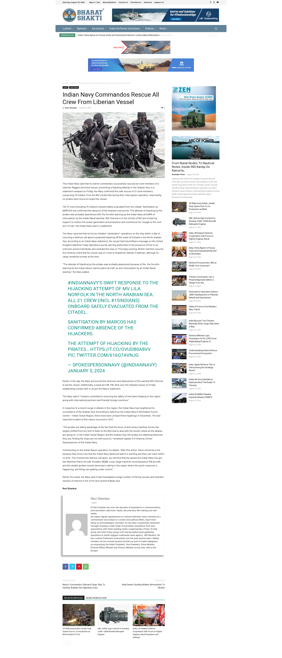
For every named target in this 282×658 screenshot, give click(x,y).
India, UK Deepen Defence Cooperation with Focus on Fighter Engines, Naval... (201, 236)
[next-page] (69, 643)
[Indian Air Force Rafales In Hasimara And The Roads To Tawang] (179, 383)
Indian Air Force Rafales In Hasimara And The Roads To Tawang (202, 382)
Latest (72, 83)
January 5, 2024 (86, 370)
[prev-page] (64, 643)
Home (65, 83)
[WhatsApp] (86, 567)
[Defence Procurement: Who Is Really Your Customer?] (179, 266)
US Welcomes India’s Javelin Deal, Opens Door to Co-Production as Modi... (202, 206)
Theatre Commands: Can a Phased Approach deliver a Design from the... (201, 280)
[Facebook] (210, 2)
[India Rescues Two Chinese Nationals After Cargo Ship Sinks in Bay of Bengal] (179, 324)
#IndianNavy (83, 283)
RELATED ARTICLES (73, 598)
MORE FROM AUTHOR (96, 598)
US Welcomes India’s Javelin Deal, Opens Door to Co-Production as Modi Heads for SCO (77, 631)
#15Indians (124, 300)
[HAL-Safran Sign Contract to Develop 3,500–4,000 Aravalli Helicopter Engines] (114, 615)
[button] (216, 28)
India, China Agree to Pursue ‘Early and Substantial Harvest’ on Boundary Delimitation (118, 35)
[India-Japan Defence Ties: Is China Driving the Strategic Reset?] (179, 368)
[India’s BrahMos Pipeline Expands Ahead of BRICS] (179, 398)
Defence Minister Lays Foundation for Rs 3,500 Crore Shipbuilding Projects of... (202, 338)
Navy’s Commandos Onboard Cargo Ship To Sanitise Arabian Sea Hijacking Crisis (84, 586)
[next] (215, 35)
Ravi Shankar (71, 108)
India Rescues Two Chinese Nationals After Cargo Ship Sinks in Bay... (204, 324)
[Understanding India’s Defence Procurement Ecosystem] (179, 354)
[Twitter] (214, 2)
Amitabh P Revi (178, 174)
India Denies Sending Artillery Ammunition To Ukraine (143, 586)
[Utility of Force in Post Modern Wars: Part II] (179, 310)
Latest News (74, 87)
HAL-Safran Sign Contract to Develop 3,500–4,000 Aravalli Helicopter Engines (113, 631)
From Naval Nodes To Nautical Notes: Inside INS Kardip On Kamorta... (193, 166)
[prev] (210, 35)
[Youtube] (217, 2)
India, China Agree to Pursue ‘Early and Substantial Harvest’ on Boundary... (203, 251)
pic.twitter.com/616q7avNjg (103, 355)
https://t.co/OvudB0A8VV (120, 349)
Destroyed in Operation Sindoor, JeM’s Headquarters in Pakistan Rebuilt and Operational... (203, 295)
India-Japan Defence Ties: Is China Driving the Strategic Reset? (202, 367)
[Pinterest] (79, 567)
